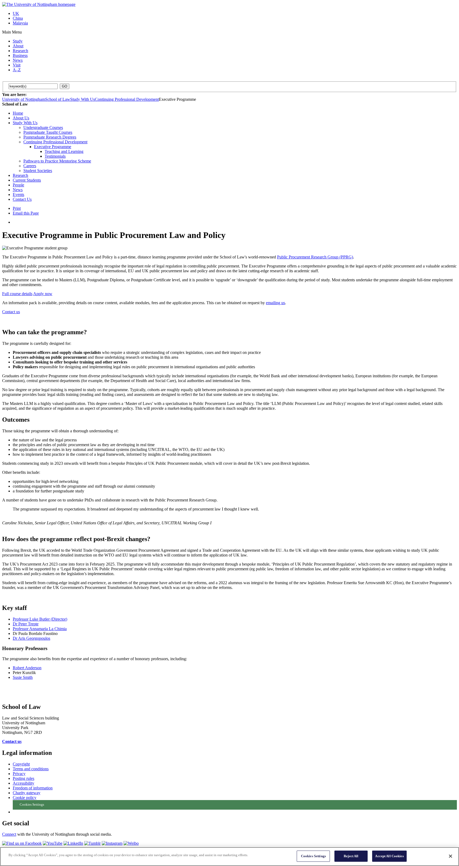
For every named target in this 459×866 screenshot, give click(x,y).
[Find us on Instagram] (112, 843)
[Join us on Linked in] (73, 843)
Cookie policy (24, 797)
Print (17, 208)
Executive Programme (52, 146)
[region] (229, 856)
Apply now (42, 293)
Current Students (27, 180)
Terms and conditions (31, 769)
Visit (16, 65)
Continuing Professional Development (127, 99)
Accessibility (23, 783)
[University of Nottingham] (38, 4)
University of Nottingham (23, 99)
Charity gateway (26, 792)
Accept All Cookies (389, 856)
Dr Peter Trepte (26, 624)
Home (18, 113)
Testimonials (55, 156)
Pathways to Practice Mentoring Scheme (57, 161)
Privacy (19, 773)
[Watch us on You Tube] (52, 843)
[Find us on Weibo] (131, 843)
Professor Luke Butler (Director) (40, 619)
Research (20, 50)
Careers (29, 166)
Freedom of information (33, 788)
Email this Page (26, 213)
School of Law (57, 99)
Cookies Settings (313, 856)
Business (20, 55)
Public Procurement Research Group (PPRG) (315, 257)
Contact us (11, 311)
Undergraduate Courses (43, 127)
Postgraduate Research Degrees (49, 137)
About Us (21, 118)
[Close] (450, 856)
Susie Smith (23, 677)
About (18, 46)
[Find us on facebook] (22, 843)
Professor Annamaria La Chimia (40, 628)
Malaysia (20, 23)
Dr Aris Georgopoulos (31, 638)
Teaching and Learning (64, 151)
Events (18, 194)
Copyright (21, 764)
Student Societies (37, 170)
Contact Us (22, 199)
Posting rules (23, 778)
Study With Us (82, 99)
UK (16, 13)
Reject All (351, 856)
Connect (9, 834)
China (18, 18)
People (18, 185)
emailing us (275, 302)
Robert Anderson (27, 668)
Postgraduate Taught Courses (47, 132)
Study (18, 41)
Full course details (17, 293)
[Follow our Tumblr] (92, 843)
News (18, 60)
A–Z (17, 70)
